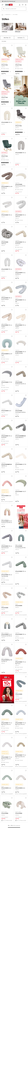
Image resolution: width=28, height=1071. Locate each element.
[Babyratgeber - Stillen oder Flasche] (21, 104)
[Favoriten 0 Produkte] (22, 5)
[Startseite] (2, 14)
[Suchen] (3, 8)
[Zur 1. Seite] (14, 827)
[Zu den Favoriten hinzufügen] (11, 45)
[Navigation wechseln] (2, 5)
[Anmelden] (19, 5)
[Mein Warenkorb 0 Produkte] (25, 5)
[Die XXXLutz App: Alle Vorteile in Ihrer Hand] (21, 526)
